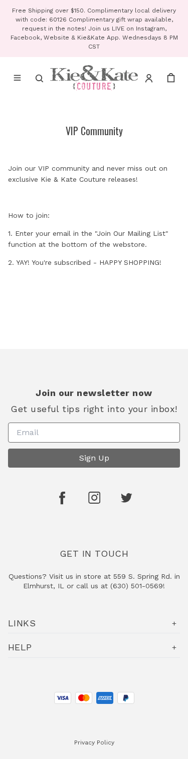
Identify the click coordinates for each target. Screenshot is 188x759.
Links (22, 623)
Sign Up (94, 458)
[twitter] (126, 498)
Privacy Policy (94, 742)
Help (20, 647)
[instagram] (94, 498)
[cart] (171, 78)
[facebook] (62, 498)
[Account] (149, 78)
